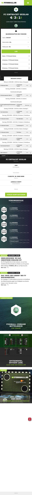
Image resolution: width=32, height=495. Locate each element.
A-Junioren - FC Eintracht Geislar (10, 60)
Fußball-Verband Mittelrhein (20, 21)
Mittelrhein (16, 161)
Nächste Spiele (16, 78)
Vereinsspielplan (2, 78)
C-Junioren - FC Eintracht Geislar (10, 64)
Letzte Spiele (30, 78)
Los (16, 51)
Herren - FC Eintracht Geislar (9, 56)
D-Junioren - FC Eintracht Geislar (10, 68)
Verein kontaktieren (16, 194)
